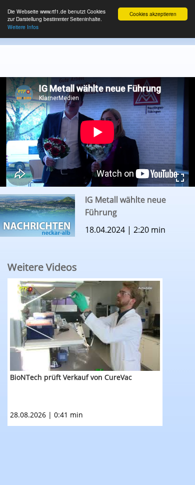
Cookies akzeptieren (153, 14)
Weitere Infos (23, 27)
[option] (101, 352)
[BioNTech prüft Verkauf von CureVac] (85, 326)
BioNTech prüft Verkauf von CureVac (71, 377)
